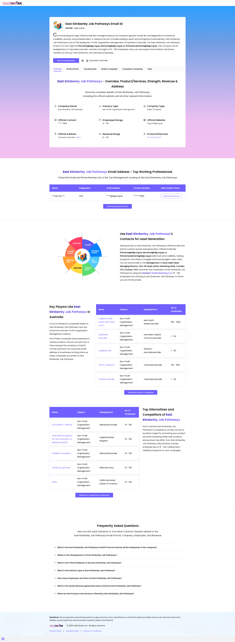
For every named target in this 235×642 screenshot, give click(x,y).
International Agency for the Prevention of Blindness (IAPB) (62, 439)
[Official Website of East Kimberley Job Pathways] (83, 61)
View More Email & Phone (117, 206)
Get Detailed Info (154, 137)
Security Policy (72, 631)
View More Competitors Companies (94, 495)
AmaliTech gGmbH (61, 467)
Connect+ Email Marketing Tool (157, 273)
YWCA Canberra (106, 365)
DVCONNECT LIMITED (62, 424)
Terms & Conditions (92, 631)
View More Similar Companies (140, 392)
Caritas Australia (106, 379)
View (171, 196)
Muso (54, 482)
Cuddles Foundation (61, 453)
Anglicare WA (105, 350)
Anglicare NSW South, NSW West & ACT (107, 322)
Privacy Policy (55, 631)
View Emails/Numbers (66, 60)
